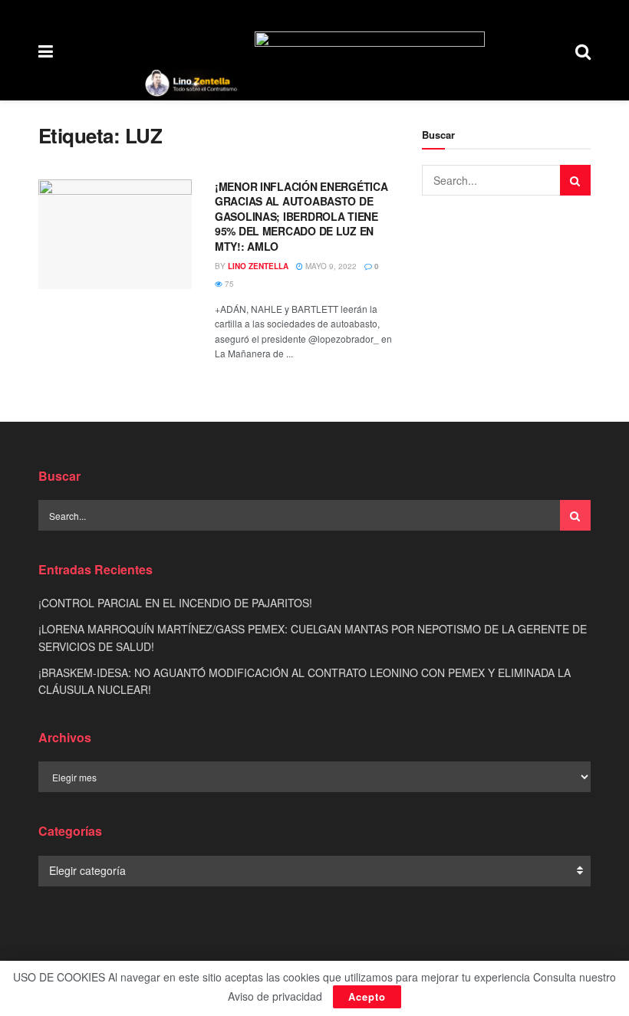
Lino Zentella (258, 266)
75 (228, 283)
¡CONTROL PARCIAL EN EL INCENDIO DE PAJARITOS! (175, 602)
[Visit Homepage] (191, 83)
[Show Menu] (45, 50)
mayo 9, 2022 (330, 266)
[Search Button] (583, 50)
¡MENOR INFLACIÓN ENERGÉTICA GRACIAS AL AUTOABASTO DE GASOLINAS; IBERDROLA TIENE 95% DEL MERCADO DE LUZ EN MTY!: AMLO (301, 216)
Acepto (367, 996)
